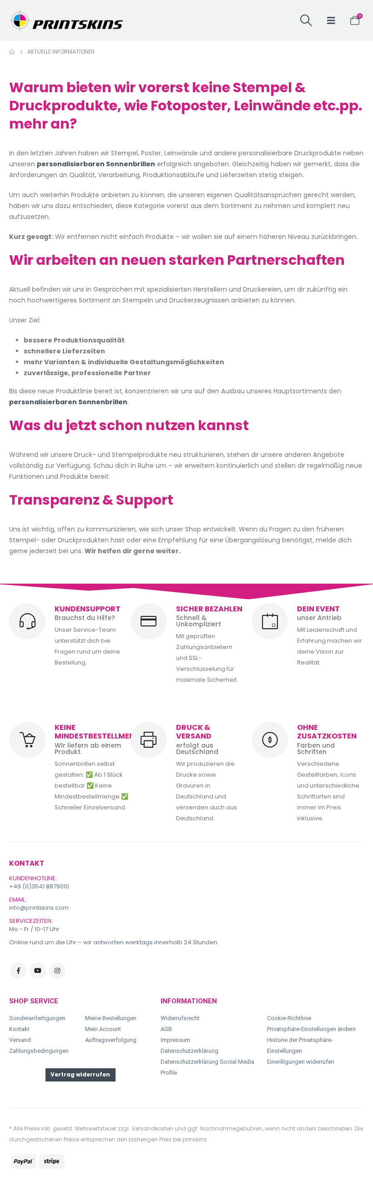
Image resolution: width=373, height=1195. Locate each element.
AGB (166, 1029)
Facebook (18, 970)
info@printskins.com (39, 907)
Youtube (38, 970)
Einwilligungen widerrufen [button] (300, 1061)
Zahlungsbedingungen (39, 1050)
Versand (20, 1039)
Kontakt (19, 1029)
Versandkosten (152, 1128)
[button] (306, 20)
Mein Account (103, 1029)
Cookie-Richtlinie (289, 1018)
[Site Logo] (66, 20)
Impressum (175, 1039)
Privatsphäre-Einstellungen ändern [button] (311, 1029)
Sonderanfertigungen (37, 1018)
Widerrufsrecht (180, 1018)
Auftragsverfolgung (110, 1039)
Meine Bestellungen (110, 1018)
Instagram (57, 970)
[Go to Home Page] (12, 51)
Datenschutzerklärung (189, 1050)
